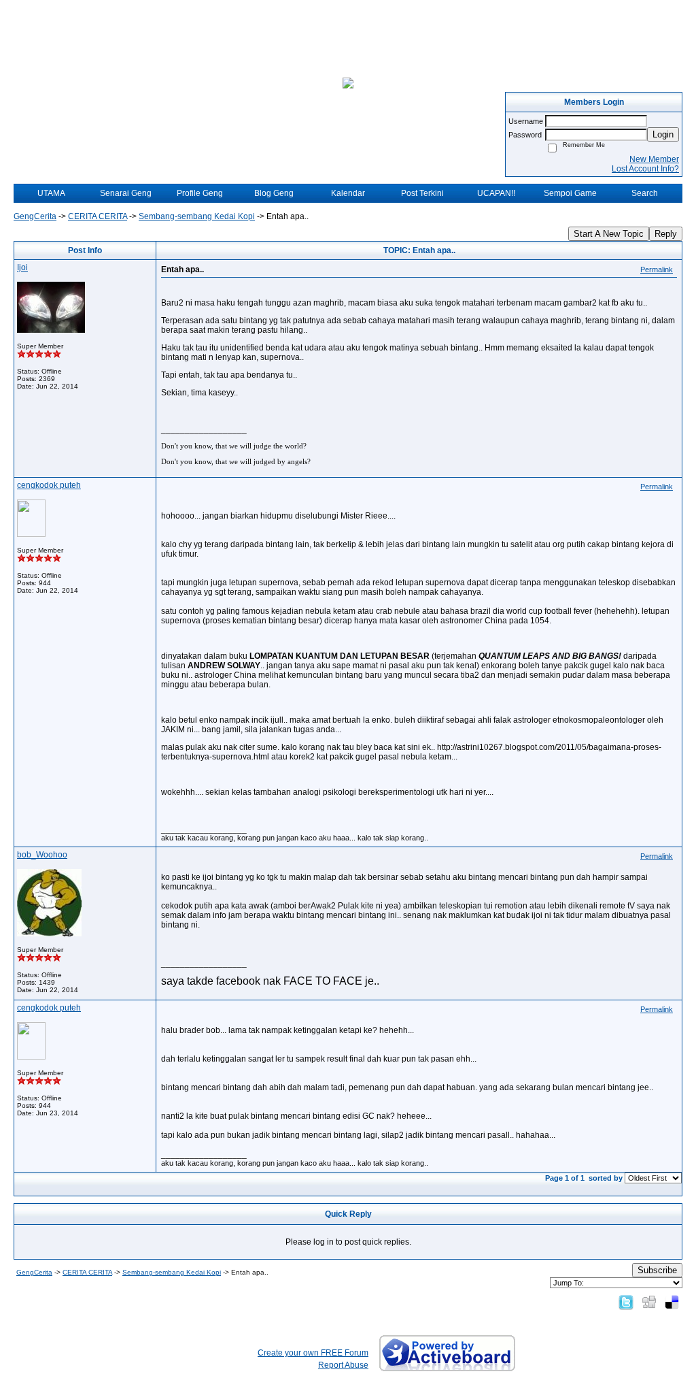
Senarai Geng (126, 193)
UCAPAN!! (496, 193)
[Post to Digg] (649, 1302)
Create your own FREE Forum (313, 1353)
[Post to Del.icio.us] (671, 1302)
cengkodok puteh (49, 485)
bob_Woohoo (42, 854)
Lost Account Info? (645, 169)
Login (663, 134)
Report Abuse (343, 1365)
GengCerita (35, 216)
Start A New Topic (609, 234)
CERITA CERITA (97, 216)
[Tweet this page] (626, 1302)
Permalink (656, 269)
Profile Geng (200, 193)
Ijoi (22, 267)
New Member (654, 159)
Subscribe (657, 1270)
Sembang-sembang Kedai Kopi (197, 216)
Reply (666, 234)
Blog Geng (274, 193)
